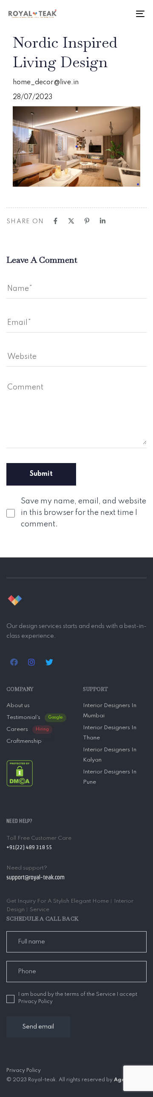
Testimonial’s (34, 717)
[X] (71, 221)
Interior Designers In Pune (109, 777)
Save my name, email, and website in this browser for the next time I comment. (83, 512)
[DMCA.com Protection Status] (19, 773)
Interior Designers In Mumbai (109, 711)
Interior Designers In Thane (109, 733)
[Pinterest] (87, 221)
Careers (27, 729)
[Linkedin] (102, 221)
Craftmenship (24, 741)
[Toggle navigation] (121, 13)
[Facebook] (55, 221)
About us (18, 705)
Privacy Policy (23, 1070)
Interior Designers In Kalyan (109, 755)
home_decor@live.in (46, 82)
